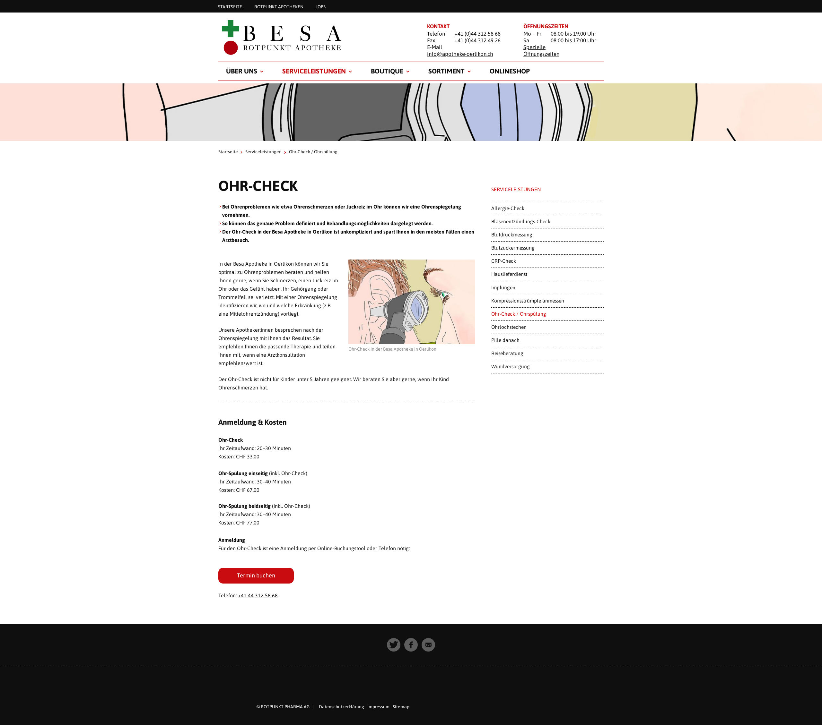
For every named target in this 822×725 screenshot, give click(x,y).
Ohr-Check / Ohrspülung (518, 314)
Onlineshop (510, 71)
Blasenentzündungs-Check (520, 221)
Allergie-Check (507, 208)
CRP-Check (503, 261)
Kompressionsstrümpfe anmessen (527, 300)
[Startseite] (314, 37)
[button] (393, 645)
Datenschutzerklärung (341, 706)
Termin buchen (256, 575)
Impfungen (503, 287)
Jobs (321, 6)
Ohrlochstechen (509, 327)
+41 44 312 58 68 (258, 595)
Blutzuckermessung (513, 248)
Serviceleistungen (314, 71)
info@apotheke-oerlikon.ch (460, 54)
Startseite (230, 6)
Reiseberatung (507, 353)
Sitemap (401, 706)
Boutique (387, 71)
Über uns (241, 71)
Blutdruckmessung (511, 234)
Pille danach (505, 340)
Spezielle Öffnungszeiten (541, 50)
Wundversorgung (510, 366)
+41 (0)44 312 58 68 (477, 33)
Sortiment (446, 71)
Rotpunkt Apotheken (278, 6)
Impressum (378, 706)
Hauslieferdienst (509, 274)
